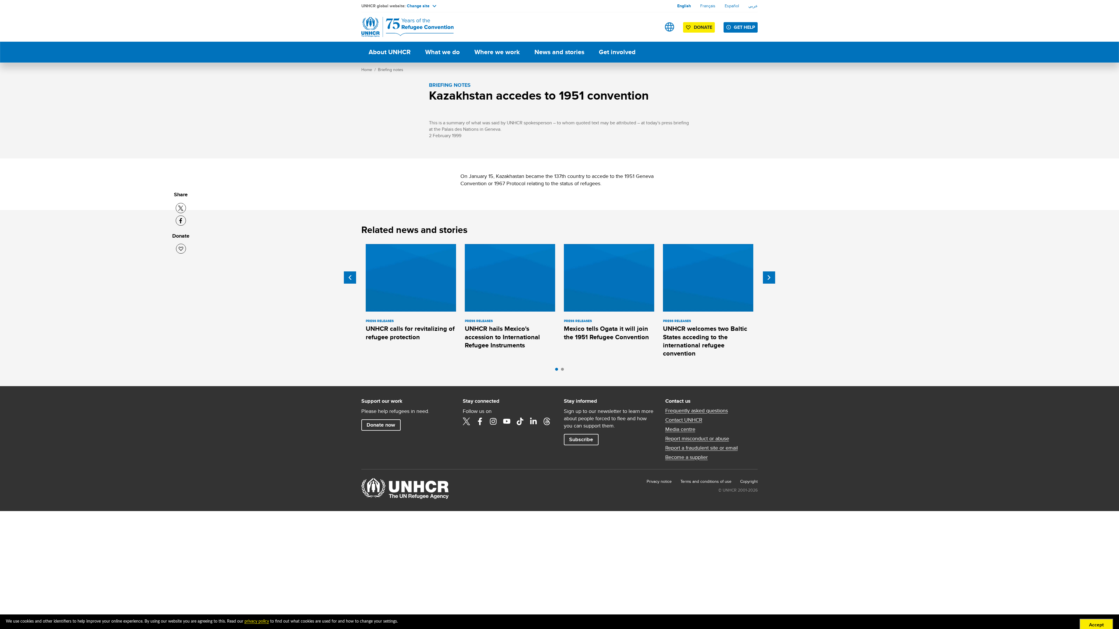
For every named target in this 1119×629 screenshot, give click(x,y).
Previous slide (350, 277)
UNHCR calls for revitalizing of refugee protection (410, 333)
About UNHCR (390, 52)
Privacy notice (659, 481)
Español (732, 6)
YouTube (507, 421)
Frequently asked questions (696, 410)
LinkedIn (533, 421)
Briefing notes (390, 70)
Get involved (617, 52)
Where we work (497, 52)
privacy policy (256, 621)
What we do (442, 52)
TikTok (520, 421)
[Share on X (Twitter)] (181, 208)
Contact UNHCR (683, 420)
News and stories (559, 52)
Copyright (749, 481)
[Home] (402, 27)
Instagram (493, 421)
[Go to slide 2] (564, 371)
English (684, 6)
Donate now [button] (381, 425)
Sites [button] (669, 27)
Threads (547, 421)
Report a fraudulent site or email (701, 448)
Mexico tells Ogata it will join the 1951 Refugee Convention (606, 333)
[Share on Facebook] (181, 220)
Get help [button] (744, 27)
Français (707, 6)
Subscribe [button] (581, 439)
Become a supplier (686, 457)
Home (366, 70)
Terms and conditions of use (705, 481)
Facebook (480, 421)
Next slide (769, 277)
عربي (753, 6)
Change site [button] (418, 6)
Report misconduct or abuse (697, 438)
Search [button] (651, 27)
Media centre (680, 429)
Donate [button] (703, 27)
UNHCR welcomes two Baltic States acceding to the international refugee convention (705, 341)
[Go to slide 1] (558, 371)
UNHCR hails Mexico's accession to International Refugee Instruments (502, 337)
